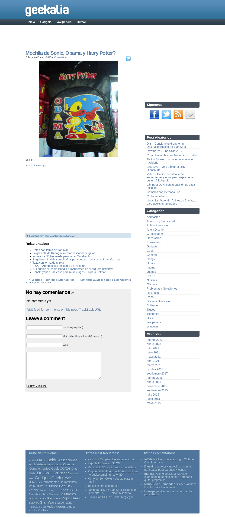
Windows (152, 326)
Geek (150, 250)
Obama (62, 235)
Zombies (43, 510)
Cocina (58, 464)
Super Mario (64, 502)
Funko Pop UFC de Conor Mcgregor (110, 497)
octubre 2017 (155, 369)
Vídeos (71, 506)
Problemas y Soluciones (162, 288)
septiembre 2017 (157, 373)
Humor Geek (57, 486)
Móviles (70, 494)
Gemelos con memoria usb (163, 192)
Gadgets (46, 22)
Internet (151, 267)
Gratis (66, 478)
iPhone (34, 490)
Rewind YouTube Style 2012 (164, 151)
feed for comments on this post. (52, 309)
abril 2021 (153, 360)
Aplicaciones (68, 460)
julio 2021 (153, 348)
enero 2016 (154, 381)
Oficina (43, 498)
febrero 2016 (155, 377)
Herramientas (50, 482)
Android (33, 460)
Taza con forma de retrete (48, 262)
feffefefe (149, 459)
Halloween (35, 482)
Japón (43, 490)
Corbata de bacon (158, 196)
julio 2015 (153, 394)
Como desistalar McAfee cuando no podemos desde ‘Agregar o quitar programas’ (168, 477)
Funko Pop (153, 242)
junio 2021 (153, 352)
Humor (81, 22)
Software (152, 305)
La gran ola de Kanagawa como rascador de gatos (64, 253)
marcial (149, 473)
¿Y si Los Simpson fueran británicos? (111, 459)
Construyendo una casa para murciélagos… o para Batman (69, 272)
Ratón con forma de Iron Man (51, 249)
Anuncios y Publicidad (161, 221)
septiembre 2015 (157, 390)
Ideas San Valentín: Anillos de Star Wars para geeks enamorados (172, 202)
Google (151, 259)
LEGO (151, 275)
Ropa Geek (70, 498)
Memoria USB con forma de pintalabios (112, 467)
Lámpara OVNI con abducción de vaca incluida (171, 186)
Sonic (68, 235)
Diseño (64, 473)
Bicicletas (49, 464)
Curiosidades (61, 57)
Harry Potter (43, 235)
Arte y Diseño (155, 229)
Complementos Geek (44, 468)
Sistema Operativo (158, 301)
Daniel (148, 466)
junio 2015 (153, 398)
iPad (70, 486)
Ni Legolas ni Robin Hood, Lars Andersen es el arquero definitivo (73, 268)
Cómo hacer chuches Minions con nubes (172, 155)
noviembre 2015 (157, 386)
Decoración (154, 238)
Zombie (33, 510)
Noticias (152, 280)
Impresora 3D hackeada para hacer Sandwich (61, 256)
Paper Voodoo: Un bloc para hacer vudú (170, 486)
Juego (52, 490)
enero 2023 (154, 344)
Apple (32, 464)
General (152, 254)
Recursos (153, 292)
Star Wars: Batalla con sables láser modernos (105, 279)
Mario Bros (42, 494)
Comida (68, 464)
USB (150, 318)
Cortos (65, 468)
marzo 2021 (154, 365)
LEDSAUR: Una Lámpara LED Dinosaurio (166, 168)
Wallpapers (64, 22)
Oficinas (152, 284)
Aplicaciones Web (158, 225)
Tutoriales (153, 313)
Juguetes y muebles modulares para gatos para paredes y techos (169, 468)
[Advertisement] (112, 34)
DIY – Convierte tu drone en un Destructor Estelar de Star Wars (166, 145)
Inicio (31, 22)
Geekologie (40, 165)
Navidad (33, 498)
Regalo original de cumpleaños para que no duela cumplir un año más (76, 259)
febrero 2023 (155, 339)
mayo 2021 (154, 356)
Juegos (151, 271)
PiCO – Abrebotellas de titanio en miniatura (59, 265)
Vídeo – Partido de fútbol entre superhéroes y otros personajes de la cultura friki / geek (170, 177)
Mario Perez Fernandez (159, 484)
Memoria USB (56, 494)
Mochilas (53, 235)
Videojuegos (56, 506)
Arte (40, 464)
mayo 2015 (154, 403)
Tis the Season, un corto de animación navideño (170, 161)
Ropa (150, 297)
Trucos (151, 309)
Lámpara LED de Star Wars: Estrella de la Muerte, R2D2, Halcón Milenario (112, 491)
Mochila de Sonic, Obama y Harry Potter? (70, 53)
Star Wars (48, 502)
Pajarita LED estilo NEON (104, 463)
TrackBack (90, 309)
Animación (153, 217)
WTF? (75, 235)
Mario (32, 494)
